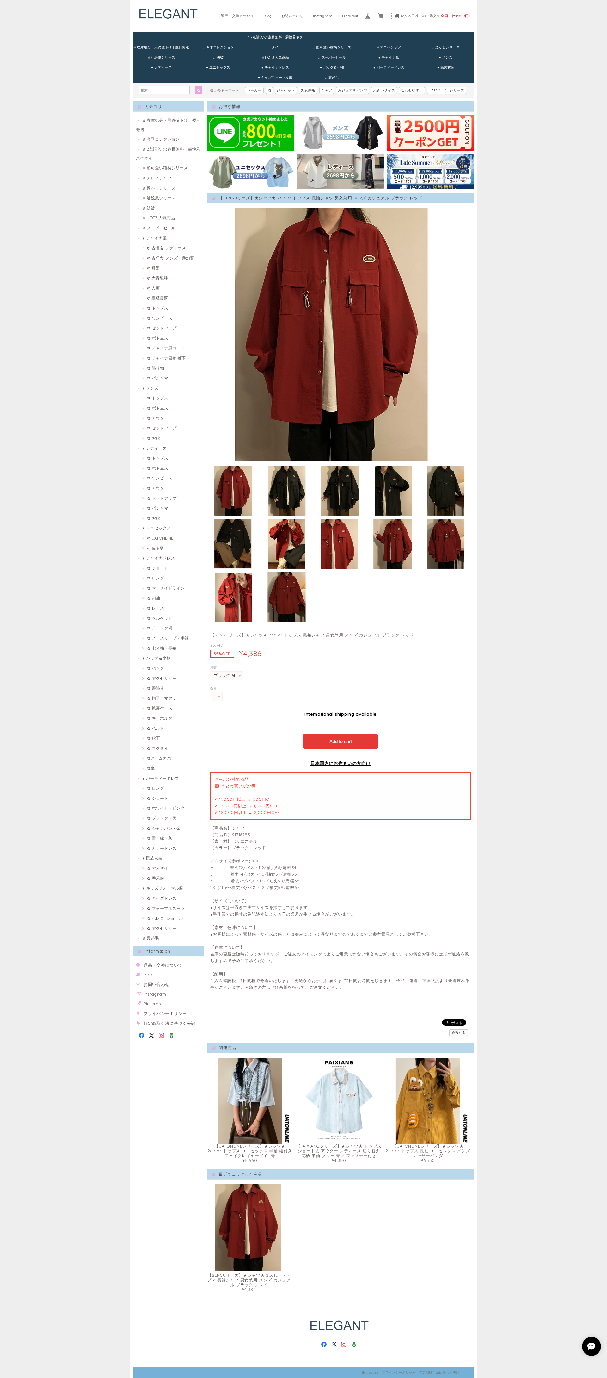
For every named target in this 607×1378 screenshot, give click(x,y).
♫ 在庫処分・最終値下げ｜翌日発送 (161, 47)
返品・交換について (237, 16)
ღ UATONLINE (160, 538)
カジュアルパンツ (352, 90)
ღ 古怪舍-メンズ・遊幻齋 (170, 257)
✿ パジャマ (157, 377)
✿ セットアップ (161, 327)
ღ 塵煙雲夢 (157, 297)
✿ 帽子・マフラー (164, 698)
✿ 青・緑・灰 (159, 838)
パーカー (254, 90)
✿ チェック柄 (159, 627)
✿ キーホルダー (161, 718)
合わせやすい (412, 90)
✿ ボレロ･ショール (165, 918)
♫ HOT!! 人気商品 (275, 57)
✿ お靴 (153, 438)
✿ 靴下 (153, 738)
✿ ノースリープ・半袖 (168, 638)
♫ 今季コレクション (218, 47)
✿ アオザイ (157, 868)
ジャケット (286, 90)
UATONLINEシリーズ (446, 90)
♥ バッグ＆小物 (332, 67)
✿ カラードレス (161, 848)
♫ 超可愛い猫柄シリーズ (332, 47)
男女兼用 (308, 90)
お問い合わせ (292, 16)
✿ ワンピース (159, 318)
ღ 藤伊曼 (155, 548)
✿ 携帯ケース (159, 708)
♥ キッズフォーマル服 (275, 77)
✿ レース (155, 608)
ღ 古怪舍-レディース (166, 247)
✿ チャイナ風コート (166, 347)
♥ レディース (161, 67)
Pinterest (350, 16)
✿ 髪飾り (155, 688)
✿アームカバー (161, 758)
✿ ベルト (155, 728)
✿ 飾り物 (155, 368)
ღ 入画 (153, 288)
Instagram (323, 16)
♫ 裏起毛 (332, 77)
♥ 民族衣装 (445, 67)
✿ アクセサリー (161, 678)
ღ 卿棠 (153, 268)
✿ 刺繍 (153, 598)
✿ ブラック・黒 (161, 818)
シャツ (326, 90)
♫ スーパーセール (332, 57)
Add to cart (340, 741)
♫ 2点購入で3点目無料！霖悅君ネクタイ (275, 38)
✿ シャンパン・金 (164, 828)
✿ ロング (155, 577)
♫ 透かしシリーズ (446, 47)
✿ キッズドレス (161, 898)
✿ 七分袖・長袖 (161, 648)
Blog (268, 16)
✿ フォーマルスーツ (166, 908)
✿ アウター (157, 418)
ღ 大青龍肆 (157, 277)
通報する (458, 1032)
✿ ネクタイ (157, 748)
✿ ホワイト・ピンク (166, 808)
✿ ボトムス (157, 338)
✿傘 (151, 768)
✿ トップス (157, 307)
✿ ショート (157, 568)
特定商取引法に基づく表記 (169, 1023)
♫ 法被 (218, 57)
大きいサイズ (384, 90)
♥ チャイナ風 (388, 57)
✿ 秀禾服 (155, 878)
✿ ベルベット (159, 618)
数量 (213, 688)
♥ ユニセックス (218, 67)
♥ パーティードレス (388, 67)
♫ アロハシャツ (389, 47)
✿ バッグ (155, 668)
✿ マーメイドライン (166, 588)
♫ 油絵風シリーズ (161, 57)
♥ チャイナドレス (275, 67)
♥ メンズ (445, 57)
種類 (213, 668)
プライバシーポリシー (165, 1013)
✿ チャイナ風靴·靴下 (166, 357)
